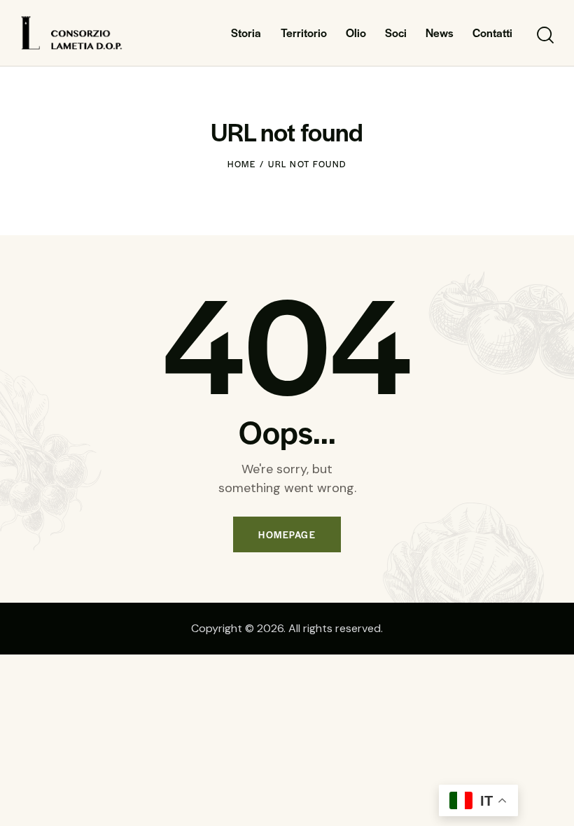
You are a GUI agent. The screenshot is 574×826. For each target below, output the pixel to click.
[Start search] (544, 35)
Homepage (287, 534)
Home (241, 164)
